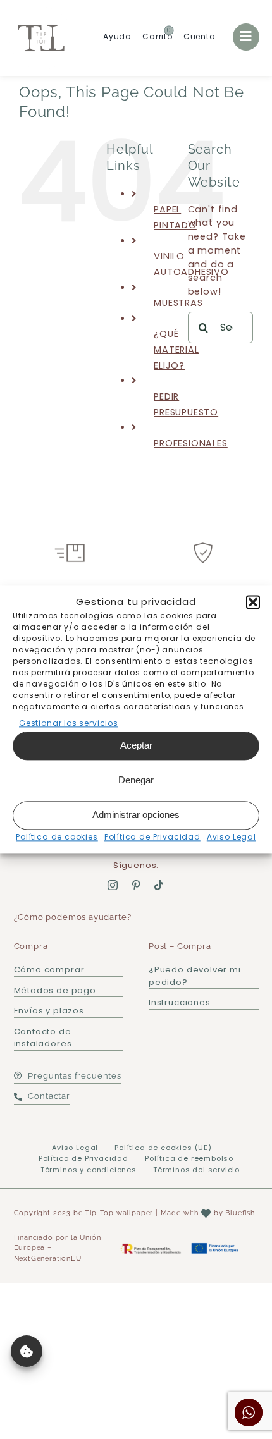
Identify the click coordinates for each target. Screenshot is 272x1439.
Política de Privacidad (152, 836)
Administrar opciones (136, 814)
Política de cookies (57, 836)
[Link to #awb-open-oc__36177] (246, 36)
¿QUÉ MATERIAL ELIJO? (176, 349)
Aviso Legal (231, 836)
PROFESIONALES (191, 443)
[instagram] (113, 885)
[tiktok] (159, 885)
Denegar (136, 780)
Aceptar (136, 745)
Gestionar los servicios (68, 723)
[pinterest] (136, 885)
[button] (253, 602)
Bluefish (240, 1213)
